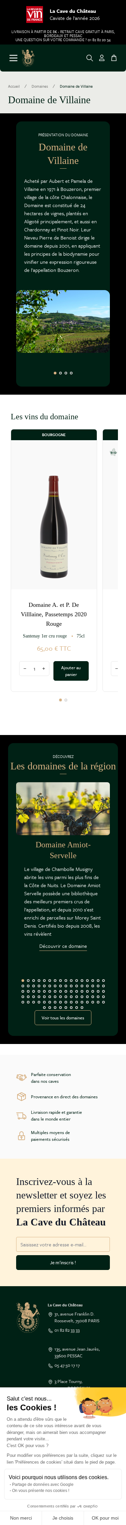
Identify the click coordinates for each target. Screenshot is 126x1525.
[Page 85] (66, 1007)
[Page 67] (33, 1002)
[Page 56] (60, 996)
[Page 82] (49, 1007)
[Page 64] (103, 996)
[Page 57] (66, 996)
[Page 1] (55, 373)
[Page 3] (66, 373)
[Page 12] (82, 980)
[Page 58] (71, 996)
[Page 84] (60, 1007)
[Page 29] (87, 986)
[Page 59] (76, 996)
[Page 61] (87, 996)
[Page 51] (33, 996)
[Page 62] (92, 996)
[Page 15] (98, 980)
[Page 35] (33, 991)
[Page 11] (76, 980)
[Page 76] (82, 1002)
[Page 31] (98, 986)
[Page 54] (49, 996)
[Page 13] (87, 980)
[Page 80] (103, 1002)
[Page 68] (39, 1002)
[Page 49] (23, 996)
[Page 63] (98, 996)
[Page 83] (55, 1007)
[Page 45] (87, 991)
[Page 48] (103, 991)
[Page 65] (23, 1002)
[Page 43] (76, 991)
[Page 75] (76, 1002)
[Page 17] (23, 986)
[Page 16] (103, 980)
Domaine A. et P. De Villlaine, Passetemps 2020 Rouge (54, 614)
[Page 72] (60, 1002)
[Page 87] (76, 1007)
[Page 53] (44, 996)
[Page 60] (82, 996)
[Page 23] (55, 986)
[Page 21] (44, 986)
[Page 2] (60, 373)
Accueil (14, 86)
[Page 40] (60, 991)
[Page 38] (49, 991)
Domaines (40, 86)
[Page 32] (103, 986)
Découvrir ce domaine (63, 946)
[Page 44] (82, 991)
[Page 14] (92, 980)
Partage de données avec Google (43, 1484)
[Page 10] (71, 980)
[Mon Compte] (102, 58)
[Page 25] (66, 986)
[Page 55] (55, 996)
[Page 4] (71, 373)
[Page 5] (44, 980)
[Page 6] (49, 980)
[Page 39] (55, 991)
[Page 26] (71, 986)
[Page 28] (82, 986)
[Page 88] (82, 1007)
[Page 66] (28, 1002)
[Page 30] (92, 986)
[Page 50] (28, 996)
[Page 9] (66, 980)
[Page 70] (49, 1002)
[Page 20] (39, 986)
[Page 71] (55, 1002)
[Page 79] (98, 1002)
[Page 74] (71, 1002)
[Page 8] (60, 980)
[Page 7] (55, 980)
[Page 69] (44, 1002)
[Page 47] (98, 991)
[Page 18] (28, 986)
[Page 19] (33, 986)
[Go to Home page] (28, 58)
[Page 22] (49, 986)
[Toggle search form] (90, 58)
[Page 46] (92, 991)
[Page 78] (92, 1002)
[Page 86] (71, 1007)
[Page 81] (44, 1007)
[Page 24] (60, 986)
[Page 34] (28, 991)
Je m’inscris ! (63, 1262)
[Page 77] (87, 1002)
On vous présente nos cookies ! (40, 1490)
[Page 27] (76, 986)
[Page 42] (71, 991)
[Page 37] (44, 991)
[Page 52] (39, 996)
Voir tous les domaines (63, 1017)
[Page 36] (39, 991)
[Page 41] (66, 991)
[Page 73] (66, 1002)
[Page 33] (23, 991)
